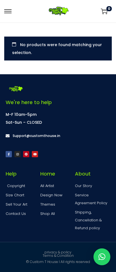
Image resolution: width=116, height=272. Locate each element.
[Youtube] (35, 154)
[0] (104, 11)
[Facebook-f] (9, 154)
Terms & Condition (58, 255)
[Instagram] (17, 154)
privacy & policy (58, 252)
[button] (101, 256)
